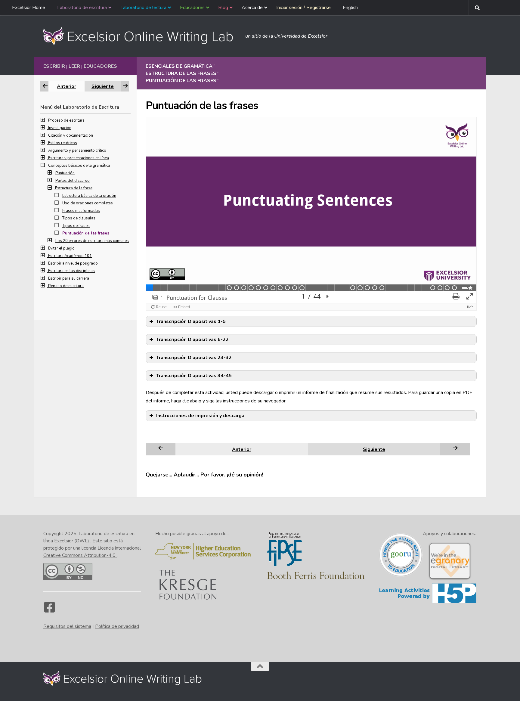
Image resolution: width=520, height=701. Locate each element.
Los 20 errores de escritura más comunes (92, 240)
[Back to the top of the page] (260, 666)
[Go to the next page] (455, 449)
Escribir (54, 66)
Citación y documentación (70, 135)
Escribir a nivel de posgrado (73, 263)
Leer (74, 66)
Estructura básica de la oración (89, 195)
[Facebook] (49, 610)
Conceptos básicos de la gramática (79, 165)
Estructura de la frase (73, 188)
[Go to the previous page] (161, 449)
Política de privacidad (117, 626)
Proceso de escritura (66, 120)
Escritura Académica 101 (70, 256)
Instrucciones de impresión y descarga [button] (200, 415)
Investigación (59, 128)
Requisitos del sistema (67, 626)
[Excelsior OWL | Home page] (141, 36)
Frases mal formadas (81, 210)
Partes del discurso (72, 180)
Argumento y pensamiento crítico (77, 150)
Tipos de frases (76, 225)
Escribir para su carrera (68, 278)
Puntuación (65, 173)
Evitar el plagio (61, 248)
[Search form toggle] (477, 7)
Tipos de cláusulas (78, 218)
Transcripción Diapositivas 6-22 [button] (192, 339)
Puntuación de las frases (85, 233)
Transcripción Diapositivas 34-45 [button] (194, 375)
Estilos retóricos (62, 143)
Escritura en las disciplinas (71, 271)
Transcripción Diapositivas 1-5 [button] (191, 321)
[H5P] (428, 602)
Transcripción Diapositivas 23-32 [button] (194, 357)
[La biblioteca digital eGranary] (450, 579)
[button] (44, 120)
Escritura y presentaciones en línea (78, 158)
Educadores (100, 66)
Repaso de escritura (66, 286)
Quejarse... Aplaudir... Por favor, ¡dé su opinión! (204, 474)
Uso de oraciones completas (87, 203)
